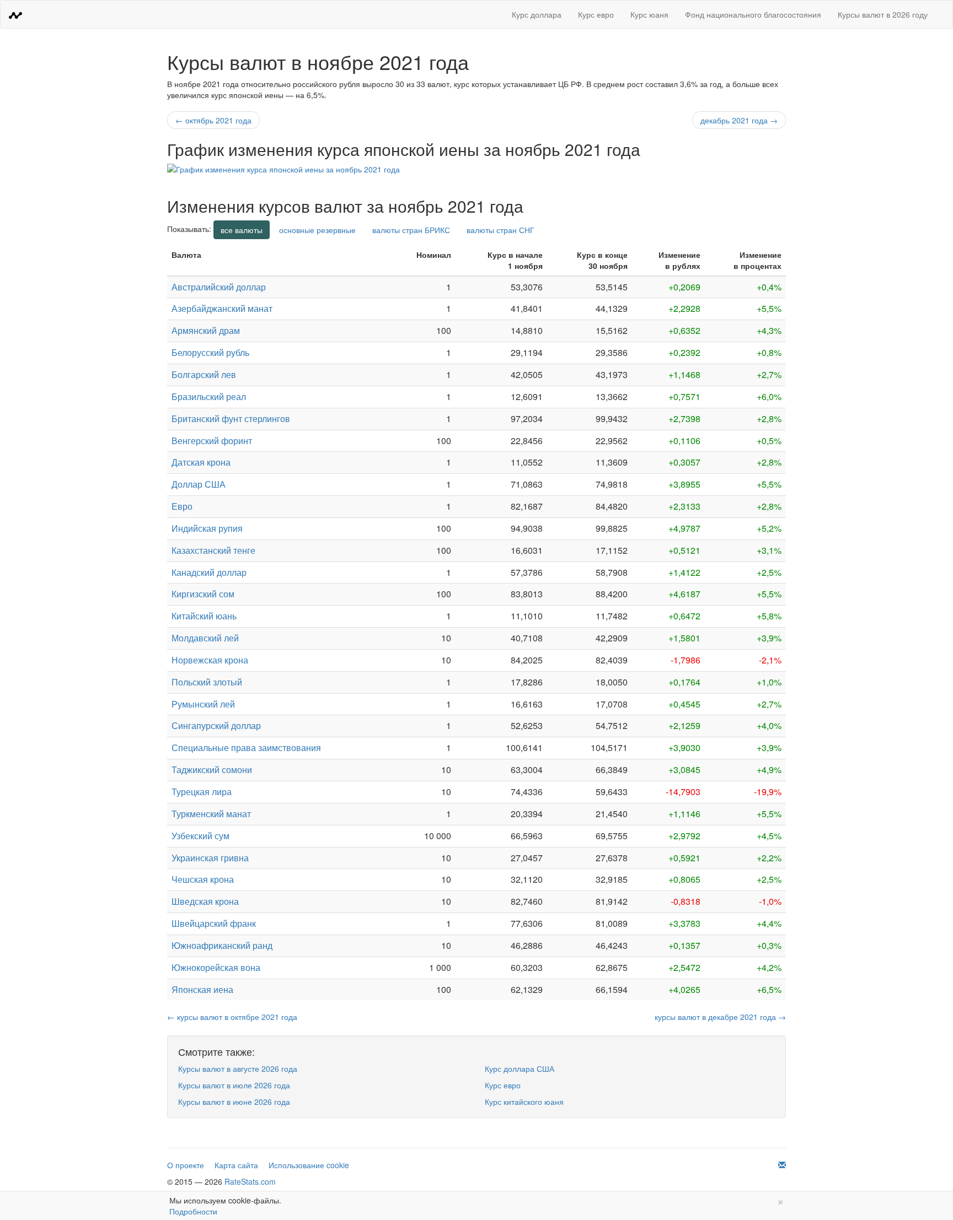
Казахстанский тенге (213, 550)
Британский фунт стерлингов (231, 418)
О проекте (185, 1164)
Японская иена (202, 989)
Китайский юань (204, 615)
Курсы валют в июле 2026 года (234, 1085)
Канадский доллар (209, 572)
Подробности (193, 1211)
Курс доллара (536, 14)
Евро (182, 506)
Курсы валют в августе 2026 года (237, 1068)
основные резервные (317, 229)
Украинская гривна (210, 857)
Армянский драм (206, 330)
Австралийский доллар (219, 286)
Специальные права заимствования (246, 747)
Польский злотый (207, 682)
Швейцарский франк (214, 923)
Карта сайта (236, 1164)
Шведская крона (205, 901)
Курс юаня (649, 14)
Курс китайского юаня (524, 1101)
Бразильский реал (209, 396)
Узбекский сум (200, 835)
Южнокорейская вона (216, 967)
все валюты (242, 229)
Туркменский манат (211, 813)
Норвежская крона (210, 660)
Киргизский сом (203, 593)
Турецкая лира (202, 791)
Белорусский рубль (210, 352)
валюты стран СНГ (500, 229)
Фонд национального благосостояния (753, 14)
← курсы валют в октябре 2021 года (232, 1016)
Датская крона (201, 462)
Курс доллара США (519, 1068)
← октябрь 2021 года (213, 120)
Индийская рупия (207, 528)
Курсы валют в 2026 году (883, 14)
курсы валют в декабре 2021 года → (720, 1016)
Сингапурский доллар (216, 725)
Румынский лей (203, 704)
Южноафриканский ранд (222, 945)
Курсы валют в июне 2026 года (234, 1101)
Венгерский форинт (212, 440)
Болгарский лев (204, 374)
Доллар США (199, 484)
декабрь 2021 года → (739, 120)
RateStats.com (250, 1181)
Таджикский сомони (212, 769)
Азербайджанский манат (222, 308)
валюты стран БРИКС (411, 229)
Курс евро (596, 14)
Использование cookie (309, 1164)
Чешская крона (203, 879)
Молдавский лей (205, 637)
